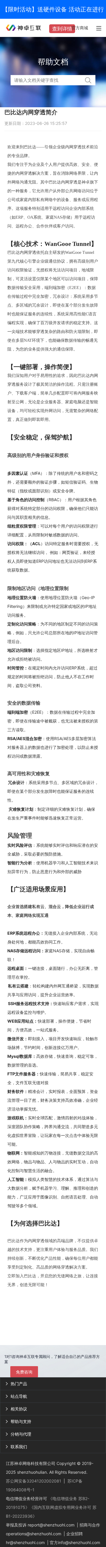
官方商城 (80, 27)
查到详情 (62, 29)
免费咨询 (24, 1371)
